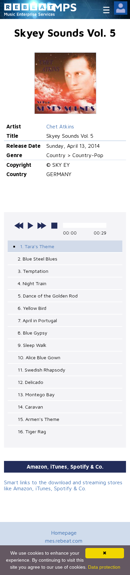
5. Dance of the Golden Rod (48, 296)
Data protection (104, 567)
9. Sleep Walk (32, 345)
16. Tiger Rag (32, 431)
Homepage (64, 533)
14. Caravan (30, 407)
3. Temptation (33, 271)
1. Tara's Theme (37, 246)
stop (54, 225)
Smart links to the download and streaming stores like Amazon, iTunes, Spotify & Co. (63, 485)
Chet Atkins (60, 126)
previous (19, 225)
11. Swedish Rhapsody (41, 370)
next (41, 225)
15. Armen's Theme (38, 419)
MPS (65, 7)
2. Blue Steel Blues (37, 258)
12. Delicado (30, 382)
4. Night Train (32, 283)
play (30, 225)
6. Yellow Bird (32, 308)
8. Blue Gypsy (32, 333)
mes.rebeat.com (63, 541)
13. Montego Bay (36, 394)
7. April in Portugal (37, 320)
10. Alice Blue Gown (39, 357)
